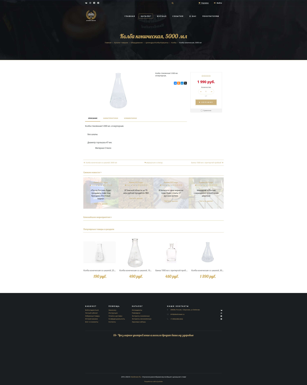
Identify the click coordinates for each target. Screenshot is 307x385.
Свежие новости (91, 172)
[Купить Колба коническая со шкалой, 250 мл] (99, 252)
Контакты (112, 322)
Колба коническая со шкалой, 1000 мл (137, 270)
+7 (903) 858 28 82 (176, 319)
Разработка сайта (153, 381)
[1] (202, 76)
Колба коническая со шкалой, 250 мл (100, 270)
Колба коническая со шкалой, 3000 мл (101, 163)
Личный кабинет (91, 313)
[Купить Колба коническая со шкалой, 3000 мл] (207, 252)
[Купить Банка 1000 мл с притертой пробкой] (171, 252)
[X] (185, 83)
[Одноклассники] (178, 83)
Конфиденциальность (117, 319)
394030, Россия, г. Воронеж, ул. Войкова (185, 310)
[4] (208, 76)
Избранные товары (92, 316)
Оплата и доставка (115, 316)
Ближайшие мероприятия (97, 217)
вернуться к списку (154, 163)
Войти (219, 3)
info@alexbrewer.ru (177, 314)
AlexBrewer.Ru (136, 377)
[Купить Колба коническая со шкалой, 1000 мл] (135, 252)
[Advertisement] (153, 356)
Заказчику (112, 310)
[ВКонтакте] (175, 83)
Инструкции (113, 313)
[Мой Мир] (182, 83)
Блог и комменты (91, 322)
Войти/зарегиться (92, 310)
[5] (210, 76)
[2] (204, 76)
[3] (206, 76)
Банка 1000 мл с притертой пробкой (206, 163)
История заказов (91, 319)
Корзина (205, 3)
